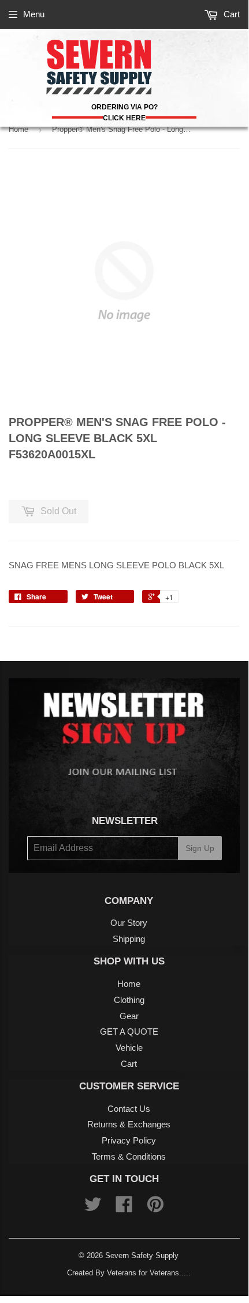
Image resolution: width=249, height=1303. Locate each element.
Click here (124, 118)
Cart (230, 14)
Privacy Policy (129, 1140)
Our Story (128, 923)
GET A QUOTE (129, 1031)
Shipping (129, 939)
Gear (129, 1016)
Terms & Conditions (129, 1156)
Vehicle (129, 1048)
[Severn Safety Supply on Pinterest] (155, 1208)
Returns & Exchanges (128, 1124)
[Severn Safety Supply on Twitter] (93, 1208)
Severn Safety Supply (142, 1255)
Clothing (129, 1000)
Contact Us (128, 1109)
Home (18, 129)
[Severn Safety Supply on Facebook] (124, 1208)
